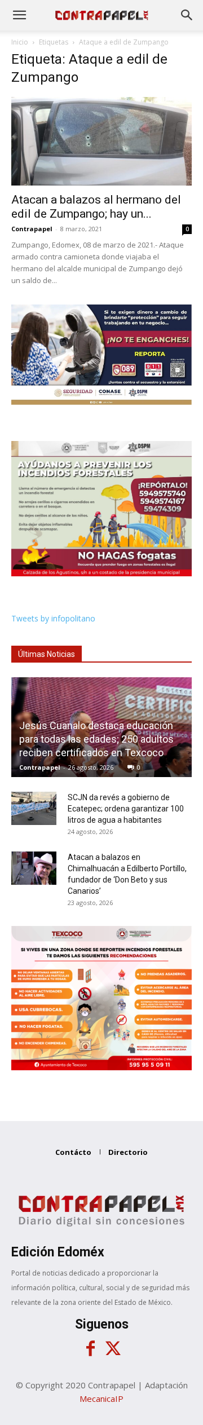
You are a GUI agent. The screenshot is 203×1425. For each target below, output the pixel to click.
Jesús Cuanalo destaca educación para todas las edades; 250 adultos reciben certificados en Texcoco (96, 739)
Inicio (19, 42)
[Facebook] (90, 1348)
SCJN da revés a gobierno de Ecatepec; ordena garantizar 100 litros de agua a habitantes (126, 808)
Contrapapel (31, 228)
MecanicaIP (101, 1398)
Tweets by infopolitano (53, 618)
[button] (19, 15)
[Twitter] (112, 1348)
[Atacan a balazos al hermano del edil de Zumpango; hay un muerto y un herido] (101, 141)
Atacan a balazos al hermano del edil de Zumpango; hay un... (96, 206)
